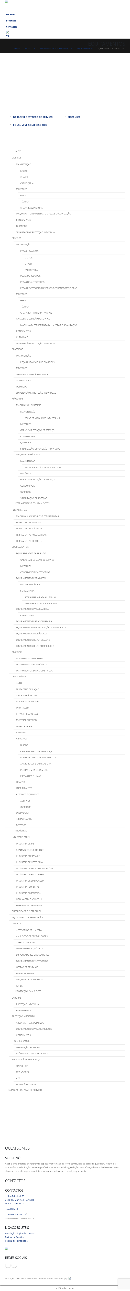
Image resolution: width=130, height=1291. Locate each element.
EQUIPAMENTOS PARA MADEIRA (32, 608)
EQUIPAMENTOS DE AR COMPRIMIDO (35, 645)
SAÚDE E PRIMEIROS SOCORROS (32, 1053)
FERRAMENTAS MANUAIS (28, 522)
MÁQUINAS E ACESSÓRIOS (29, 979)
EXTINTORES (22, 1072)
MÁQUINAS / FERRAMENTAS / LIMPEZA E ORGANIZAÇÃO (48, 325)
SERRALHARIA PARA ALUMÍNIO (40, 597)
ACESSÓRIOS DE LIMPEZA (29, 930)
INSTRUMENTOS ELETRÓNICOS (32, 664)
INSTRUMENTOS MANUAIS (29, 658)
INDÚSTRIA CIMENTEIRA (28, 893)
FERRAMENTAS (19, 509)
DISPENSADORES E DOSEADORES (32, 954)
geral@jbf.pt (12, 1209)
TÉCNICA (24, 201)
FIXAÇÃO (20, 781)
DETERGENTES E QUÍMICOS (30, 948)
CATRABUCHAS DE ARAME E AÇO (36, 751)
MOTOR (24, 170)
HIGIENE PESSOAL (25, 973)
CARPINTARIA (27, 615)
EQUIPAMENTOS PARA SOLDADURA (34, 621)
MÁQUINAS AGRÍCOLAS (28, 454)
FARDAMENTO (23, 1010)
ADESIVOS (25, 800)
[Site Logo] (27, 5)
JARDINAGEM (22, 707)
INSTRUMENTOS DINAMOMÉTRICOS (34, 670)
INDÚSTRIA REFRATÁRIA (28, 856)
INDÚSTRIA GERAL (21, 837)
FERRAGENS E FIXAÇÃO (27, 689)
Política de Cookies (14, 1237)
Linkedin (14, 1265)
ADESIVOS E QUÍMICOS (27, 794)
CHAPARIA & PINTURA (31, 207)
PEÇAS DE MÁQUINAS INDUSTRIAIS (42, 418)
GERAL (23, 195)
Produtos (11, 20)
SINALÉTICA (22, 1065)
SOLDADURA (22, 812)
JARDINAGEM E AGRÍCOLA (29, 899)
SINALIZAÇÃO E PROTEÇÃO (33, 498)
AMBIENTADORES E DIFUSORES (32, 936)
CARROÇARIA (27, 183)
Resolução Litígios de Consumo (20, 1233)
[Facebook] (105, 5)
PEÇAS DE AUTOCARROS (32, 281)
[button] (99, 6)
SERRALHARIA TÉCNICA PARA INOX (42, 603)
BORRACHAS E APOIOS (27, 701)
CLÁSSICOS (17, 349)
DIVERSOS (21, 825)
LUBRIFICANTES (24, 788)
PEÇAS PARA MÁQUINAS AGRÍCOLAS (43, 467)
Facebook (7, 1265)
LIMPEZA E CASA (24, 726)
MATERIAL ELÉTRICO (26, 720)
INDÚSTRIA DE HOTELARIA (29, 862)
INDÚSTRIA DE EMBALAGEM (30, 880)
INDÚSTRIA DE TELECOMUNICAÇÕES (34, 868)
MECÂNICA (74, 117)
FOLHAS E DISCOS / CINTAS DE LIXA (38, 757)
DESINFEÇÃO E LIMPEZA (28, 1047)
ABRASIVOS (22, 738)
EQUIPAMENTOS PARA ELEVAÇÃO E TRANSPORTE (41, 627)
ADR (18, 1078)
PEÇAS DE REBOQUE (30, 275)
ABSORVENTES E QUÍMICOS (30, 1022)
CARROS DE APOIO (25, 942)
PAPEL (19, 985)
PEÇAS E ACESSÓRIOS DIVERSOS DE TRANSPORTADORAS (48, 288)
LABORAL (16, 997)
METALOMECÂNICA (30, 584)
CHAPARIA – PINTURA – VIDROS (36, 312)
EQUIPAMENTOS (20, 546)
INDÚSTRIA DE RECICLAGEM (30, 874)
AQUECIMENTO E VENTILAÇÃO (27, 917)
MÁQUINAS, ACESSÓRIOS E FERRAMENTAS (37, 516)
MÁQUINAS (17, 398)
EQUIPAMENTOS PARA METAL (31, 578)
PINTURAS (21, 732)
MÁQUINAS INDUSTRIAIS (28, 405)
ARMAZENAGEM (24, 818)
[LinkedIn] (112, 5)
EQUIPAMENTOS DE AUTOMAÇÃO (33, 639)
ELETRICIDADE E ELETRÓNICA (26, 911)
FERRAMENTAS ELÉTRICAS (29, 528)
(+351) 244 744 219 (17, 1214)
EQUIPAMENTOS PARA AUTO (31, 553)
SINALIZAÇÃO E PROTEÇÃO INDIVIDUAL (36, 232)
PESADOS (16, 237)
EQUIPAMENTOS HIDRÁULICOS (32, 633)
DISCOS (24, 745)
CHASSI (24, 176)
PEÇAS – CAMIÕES (29, 251)
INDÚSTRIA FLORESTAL (27, 886)
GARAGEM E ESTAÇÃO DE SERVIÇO (33, 117)
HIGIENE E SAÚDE (20, 1040)
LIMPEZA (16, 923)
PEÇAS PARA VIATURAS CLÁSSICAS (37, 362)
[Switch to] (65, 34)
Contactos (11, 26)
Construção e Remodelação (30, 849)
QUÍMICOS (21, 225)
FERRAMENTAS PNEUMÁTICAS (31, 534)
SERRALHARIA (27, 590)
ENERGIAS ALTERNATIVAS (29, 905)
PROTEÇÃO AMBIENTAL (24, 1016)
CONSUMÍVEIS (23, 219)
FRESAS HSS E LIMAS (30, 776)
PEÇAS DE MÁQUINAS (27, 713)
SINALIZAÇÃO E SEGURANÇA (26, 1059)
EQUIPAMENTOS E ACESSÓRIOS (32, 961)
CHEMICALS (22, 337)
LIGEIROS (16, 157)
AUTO (19, 682)
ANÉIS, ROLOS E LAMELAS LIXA (35, 763)
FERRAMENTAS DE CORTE (29, 540)
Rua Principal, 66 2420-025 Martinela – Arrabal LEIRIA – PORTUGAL (19, 1200)
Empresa (11, 14)
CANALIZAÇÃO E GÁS (26, 695)
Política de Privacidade (16, 1240)
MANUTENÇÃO (23, 164)
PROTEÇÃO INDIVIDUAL (28, 1004)
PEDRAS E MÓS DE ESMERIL (34, 769)
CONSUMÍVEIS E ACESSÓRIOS (30, 125)
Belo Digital (110, 1278)
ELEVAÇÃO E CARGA (26, 1084)
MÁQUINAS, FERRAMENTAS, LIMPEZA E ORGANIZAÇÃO (43, 213)
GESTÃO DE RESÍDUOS (27, 967)
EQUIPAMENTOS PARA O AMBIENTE (34, 1028)
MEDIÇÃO (17, 651)
